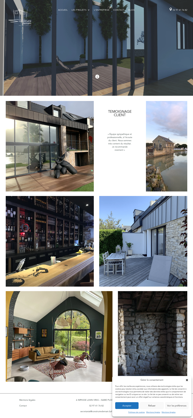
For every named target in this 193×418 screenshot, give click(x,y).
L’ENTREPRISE (102, 10)
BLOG (131, 10)
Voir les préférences (176, 405)
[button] (186, 380)
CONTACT (119, 10)
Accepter (126, 405)
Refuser (151, 405)
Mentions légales (153, 412)
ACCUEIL (63, 10)
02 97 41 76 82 (180, 10)
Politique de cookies (136, 412)
